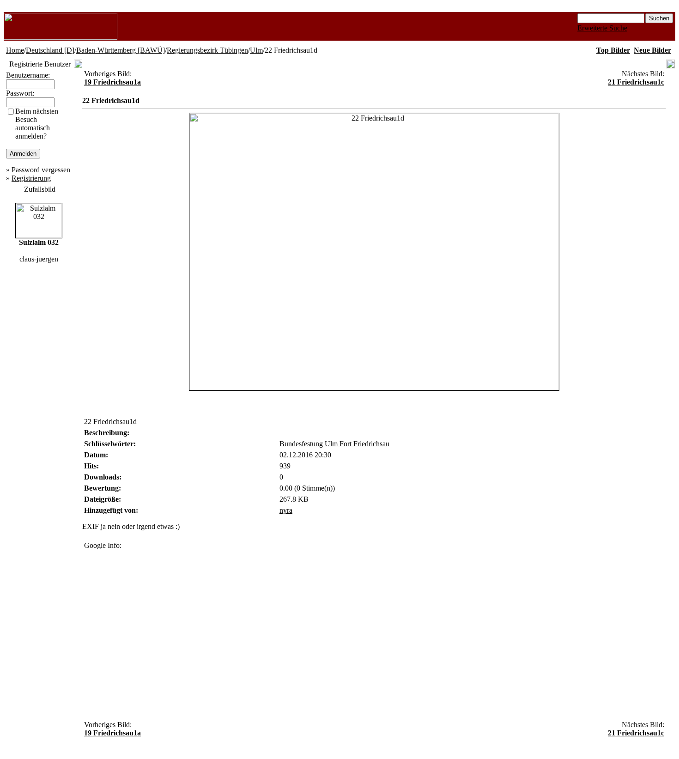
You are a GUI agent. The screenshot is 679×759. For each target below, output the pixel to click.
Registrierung (31, 178)
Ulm (256, 50)
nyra (285, 510)
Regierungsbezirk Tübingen (207, 50)
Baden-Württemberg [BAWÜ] (120, 50)
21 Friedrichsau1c (636, 82)
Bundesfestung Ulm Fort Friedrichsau (334, 444)
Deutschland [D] (50, 50)
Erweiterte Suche (602, 28)
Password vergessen (41, 170)
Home (15, 50)
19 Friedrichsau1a (112, 82)
